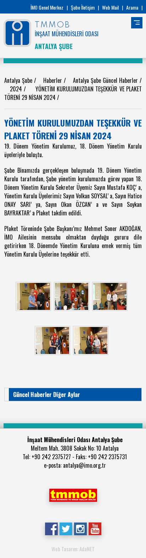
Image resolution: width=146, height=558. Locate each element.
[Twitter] (65, 528)
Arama (132, 7)
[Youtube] (94, 528)
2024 (17, 89)
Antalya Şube (19, 80)
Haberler (53, 80)
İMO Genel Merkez (46, 7)
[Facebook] (51, 528)
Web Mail (110, 7)
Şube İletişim (83, 7)
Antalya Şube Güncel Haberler (106, 80)
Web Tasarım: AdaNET (73, 549)
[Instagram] (80, 528)
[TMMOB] (73, 494)
